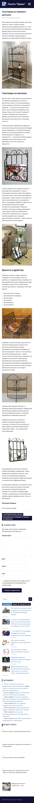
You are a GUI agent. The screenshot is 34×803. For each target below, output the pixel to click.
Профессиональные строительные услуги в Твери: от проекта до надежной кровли (15, 771)
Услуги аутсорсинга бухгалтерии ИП (13, 757)
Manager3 (13, 18)
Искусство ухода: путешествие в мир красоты (16, 731)
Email (4, 566)
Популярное (7, 604)
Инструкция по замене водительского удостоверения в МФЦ (21, 642)
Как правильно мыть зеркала (13, 515)
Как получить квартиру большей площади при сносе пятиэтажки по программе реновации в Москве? (16, 699)
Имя (4, 559)
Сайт (3, 573)
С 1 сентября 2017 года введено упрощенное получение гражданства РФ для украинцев (21, 633)
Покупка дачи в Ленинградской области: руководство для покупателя (15, 714)
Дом (18, 18)
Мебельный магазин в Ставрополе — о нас (18, 784)
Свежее (15, 604)
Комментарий (7, 535)
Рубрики (22, 604)
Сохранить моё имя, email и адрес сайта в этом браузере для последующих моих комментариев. (16, 583)
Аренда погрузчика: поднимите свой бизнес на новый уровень (16, 745)
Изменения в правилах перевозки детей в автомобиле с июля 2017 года (21, 660)
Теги (28, 604)
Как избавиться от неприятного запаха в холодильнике (16, 518)
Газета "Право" (16, 4)
